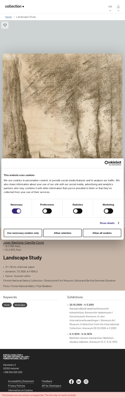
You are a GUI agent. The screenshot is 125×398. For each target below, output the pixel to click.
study (7, 304)
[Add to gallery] (4, 25)
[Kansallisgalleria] (16, 358)
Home (8, 16)
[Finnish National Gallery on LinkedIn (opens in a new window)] (80, 383)
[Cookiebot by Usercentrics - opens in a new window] (107, 163)
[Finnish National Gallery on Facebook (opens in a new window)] (72, 383)
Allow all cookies (102, 232)
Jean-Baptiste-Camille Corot (23, 242)
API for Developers (51, 385)
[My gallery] (118, 6)
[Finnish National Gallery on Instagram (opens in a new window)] (87, 383)
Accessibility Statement (21, 381)
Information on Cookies (20, 390)
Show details (107, 223)
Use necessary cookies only (23, 232)
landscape (20, 304)
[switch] (47, 211)
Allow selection (62, 232)
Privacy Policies (16, 385)
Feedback (47, 381)
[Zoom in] (62, 124)
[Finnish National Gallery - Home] (15, 6)
